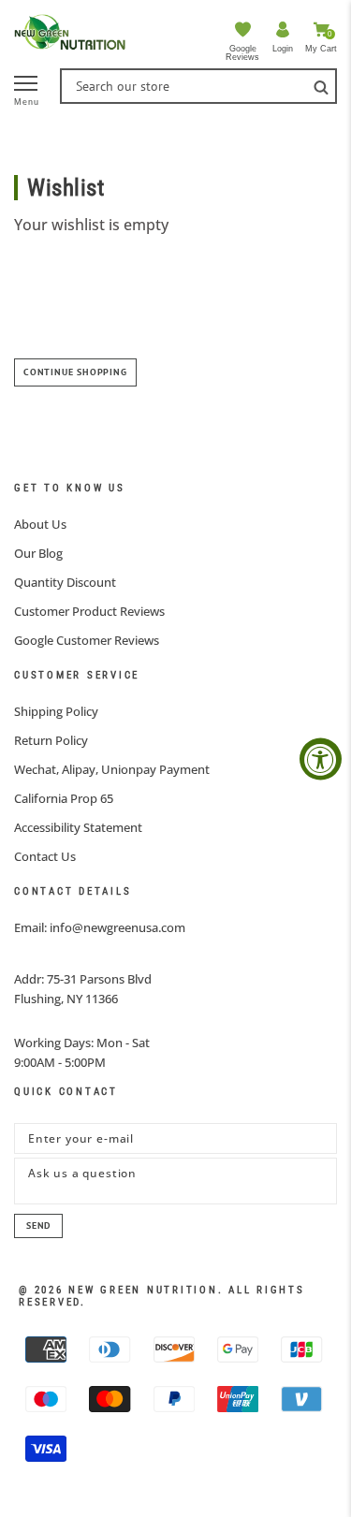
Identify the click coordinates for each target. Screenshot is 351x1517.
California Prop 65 (63, 798)
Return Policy (51, 740)
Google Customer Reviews (86, 640)
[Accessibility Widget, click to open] (321, 758)
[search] (321, 86)
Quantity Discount (65, 582)
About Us (40, 524)
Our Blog (38, 553)
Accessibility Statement (78, 827)
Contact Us (45, 856)
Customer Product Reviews (89, 611)
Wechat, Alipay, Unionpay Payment (112, 769)
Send (38, 1225)
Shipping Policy (56, 711)
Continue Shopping (75, 372)
